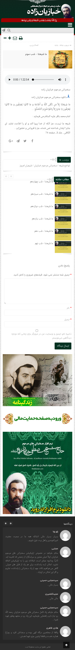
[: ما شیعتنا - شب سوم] (15, 38)
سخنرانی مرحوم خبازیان (45, 166)
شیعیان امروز (26, 166)
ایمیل (67, 319)
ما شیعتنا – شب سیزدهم (42, 194)
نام (68, 308)
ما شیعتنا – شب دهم (43, 231)
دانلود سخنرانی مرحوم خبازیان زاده (49, 97)
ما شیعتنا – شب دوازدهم (42, 206)
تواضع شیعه (64, 166)
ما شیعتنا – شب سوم (36, 54)
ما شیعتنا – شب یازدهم (42, 219)
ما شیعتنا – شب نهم (44, 243)
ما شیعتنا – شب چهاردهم (41, 182)
